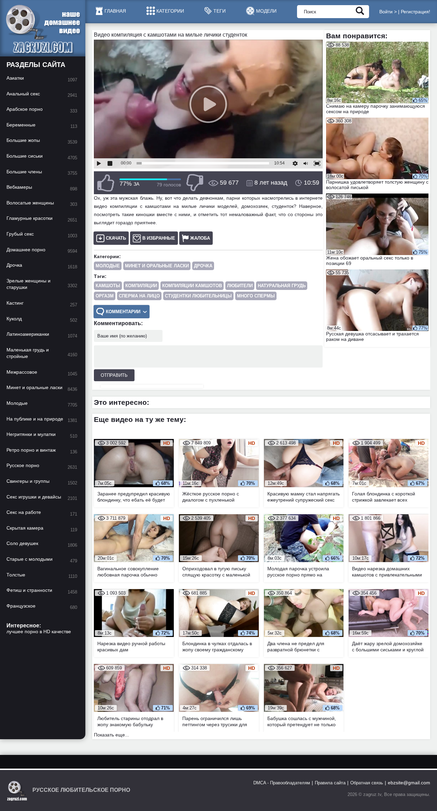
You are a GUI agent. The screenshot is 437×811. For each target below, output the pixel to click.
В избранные (158, 238)
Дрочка (203, 265)
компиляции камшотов (192, 285)
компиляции (141, 285)
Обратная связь (366, 782)
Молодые (108, 265)
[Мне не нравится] (194, 182)
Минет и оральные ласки (157, 265)
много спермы (256, 295)
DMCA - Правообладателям (281, 782)
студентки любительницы (198, 295)
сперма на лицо (139, 295)
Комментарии (123, 311)
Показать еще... (111, 734)
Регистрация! (415, 11)
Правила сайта (330, 782)
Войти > (388, 11)
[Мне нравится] (105, 182)
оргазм (105, 295)
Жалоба (200, 238)
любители (240, 285)
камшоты (108, 285)
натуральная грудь (282, 285)
